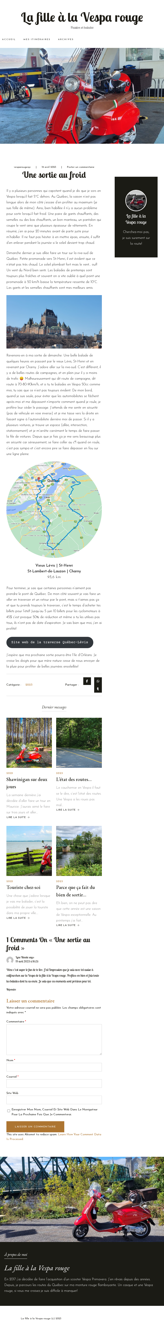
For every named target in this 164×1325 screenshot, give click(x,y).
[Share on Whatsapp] (98, 681)
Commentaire (16, 1021)
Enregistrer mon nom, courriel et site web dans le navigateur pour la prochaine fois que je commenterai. (55, 1112)
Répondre (11, 989)
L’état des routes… (74, 779)
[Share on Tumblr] (98, 689)
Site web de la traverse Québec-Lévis (49, 642)
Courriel (12, 1076)
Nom (10, 1060)
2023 (9, 773)
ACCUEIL (9, 39)
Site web (12, 1093)
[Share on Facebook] (87, 681)
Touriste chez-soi (23, 887)
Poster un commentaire (80, 167)
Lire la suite (16, 817)
